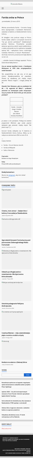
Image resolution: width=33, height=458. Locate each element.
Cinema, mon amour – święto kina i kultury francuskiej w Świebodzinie (14, 211)
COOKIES (15, 440)
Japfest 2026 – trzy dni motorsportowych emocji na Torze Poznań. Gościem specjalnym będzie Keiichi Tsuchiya (16, 394)
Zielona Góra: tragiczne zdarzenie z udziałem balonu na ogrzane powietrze (15, 409)
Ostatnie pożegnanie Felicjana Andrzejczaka (13, 304)
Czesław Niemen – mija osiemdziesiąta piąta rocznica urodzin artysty (16, 334)
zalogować (11, 175)
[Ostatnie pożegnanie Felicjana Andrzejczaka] (16, 291)
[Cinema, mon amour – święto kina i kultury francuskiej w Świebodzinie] (16, 198)
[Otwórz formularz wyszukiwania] (30, 8)
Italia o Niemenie (9, 150)
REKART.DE (27, 453)
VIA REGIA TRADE (20, 453)
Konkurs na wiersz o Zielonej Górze (14, 362)
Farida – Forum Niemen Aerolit (13, 145)
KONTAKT (28, 449)
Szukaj (4, 370)
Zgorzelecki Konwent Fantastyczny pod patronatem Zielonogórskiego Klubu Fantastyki (16, 242)
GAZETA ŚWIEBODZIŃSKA (8, 450)
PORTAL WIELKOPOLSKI (20, 450)
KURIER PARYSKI (28, 450)
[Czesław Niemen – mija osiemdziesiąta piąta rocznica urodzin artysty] (16, 320)
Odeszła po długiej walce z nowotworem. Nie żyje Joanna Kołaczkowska (12, 274)
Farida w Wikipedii (9, 148)
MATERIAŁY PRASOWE (20, 449)
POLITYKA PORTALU (7, 440)
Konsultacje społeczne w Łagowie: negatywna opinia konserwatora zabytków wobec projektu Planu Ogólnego (16, 385)
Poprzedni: (10, 157)
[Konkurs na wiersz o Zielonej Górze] (16, 350)
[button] (2, 8)
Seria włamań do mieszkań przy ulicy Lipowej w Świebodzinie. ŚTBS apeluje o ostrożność (16, 402)
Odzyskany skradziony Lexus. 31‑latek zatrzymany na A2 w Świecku (13, 416)
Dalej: (11, 163)
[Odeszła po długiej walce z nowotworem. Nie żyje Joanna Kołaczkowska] (16, 259)
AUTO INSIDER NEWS (11, 453)
